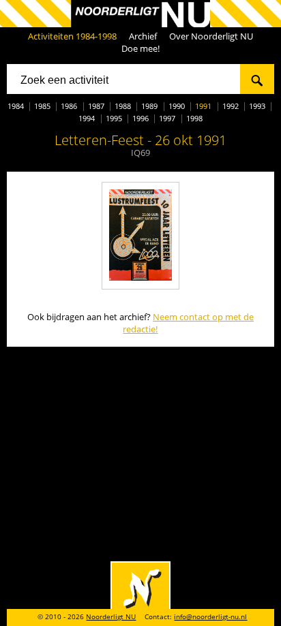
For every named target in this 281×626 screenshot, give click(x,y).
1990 (176, 106)
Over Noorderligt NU (211, 36)
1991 (203, 106)
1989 (149, 106)
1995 (114, 118)
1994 (86, 118)
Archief (143, 36)
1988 (123, 106)
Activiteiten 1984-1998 (72, 36)
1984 (16, 106)
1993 (257, 106)
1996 (140, 118)
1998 (194, 118)
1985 (42, 106)
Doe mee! (140, 48)
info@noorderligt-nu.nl (210, 616)
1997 (167, 118)
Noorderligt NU (111, 616)
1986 (69, 106)
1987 (96, 106)
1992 (230, 106)
